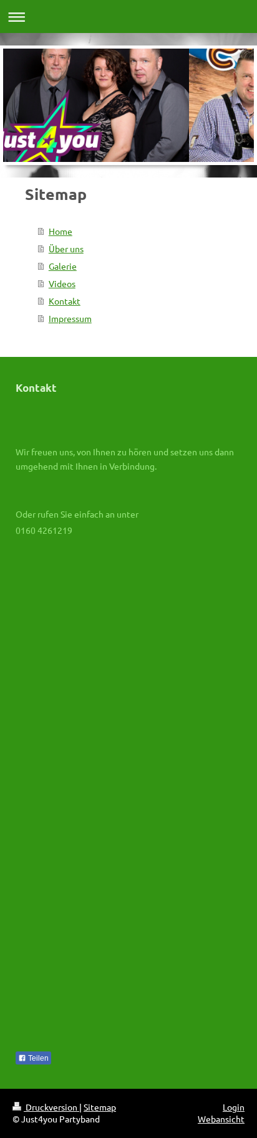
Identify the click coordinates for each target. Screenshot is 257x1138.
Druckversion (51, 1106)
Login (234, 1106)
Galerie (63, 266)
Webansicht (221, 1118)
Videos (62, 283)
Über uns (66, 248)
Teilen (37, 1058)
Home (60, 231)
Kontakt (64, 300)
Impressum (70, 318)
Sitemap (100, 1106)
